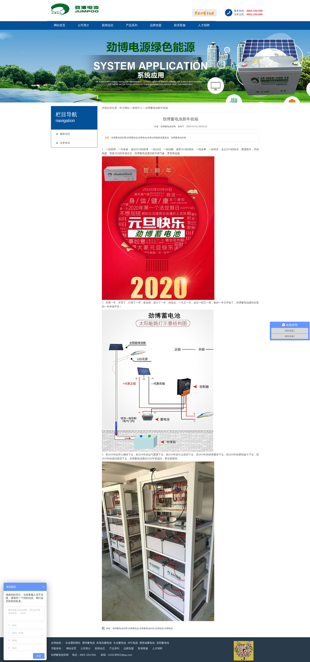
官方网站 (124, 107)
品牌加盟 (155, 25)
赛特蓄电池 (88, 642)
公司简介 (83, 25)
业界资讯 (65, 142)
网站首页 (59, 25)
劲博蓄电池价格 (146, 628)
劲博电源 (159, 628)
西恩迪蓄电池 (147, 642)
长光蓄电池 (119, 642)
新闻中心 (137, 107)
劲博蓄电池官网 (120, 628)
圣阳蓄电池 (162, 642)
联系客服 (179, 25)
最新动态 (65, 133)
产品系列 (131, 25)
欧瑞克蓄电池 (104, 642)
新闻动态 (107, 25)
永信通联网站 (72, 642)
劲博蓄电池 (141, 153)
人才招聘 (204, 25)
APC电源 (133, 642)
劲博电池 (168, 628)
